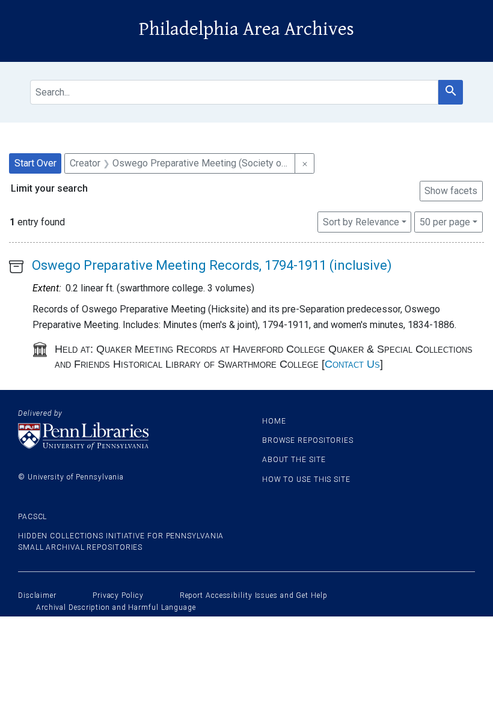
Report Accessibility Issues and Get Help (254, 595)
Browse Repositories (308, 440)
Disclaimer (37, 595)
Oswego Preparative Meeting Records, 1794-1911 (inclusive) (212, 265)
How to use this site (306, 479)
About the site (294, 459)
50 (445, 222)
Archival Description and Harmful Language (116, 607)
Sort (361, 222)
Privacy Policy (118, 595)
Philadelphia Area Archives (246, 29)
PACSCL (32, 517)
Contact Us (352, 364)
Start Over (35, 163)
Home (274, 421)
